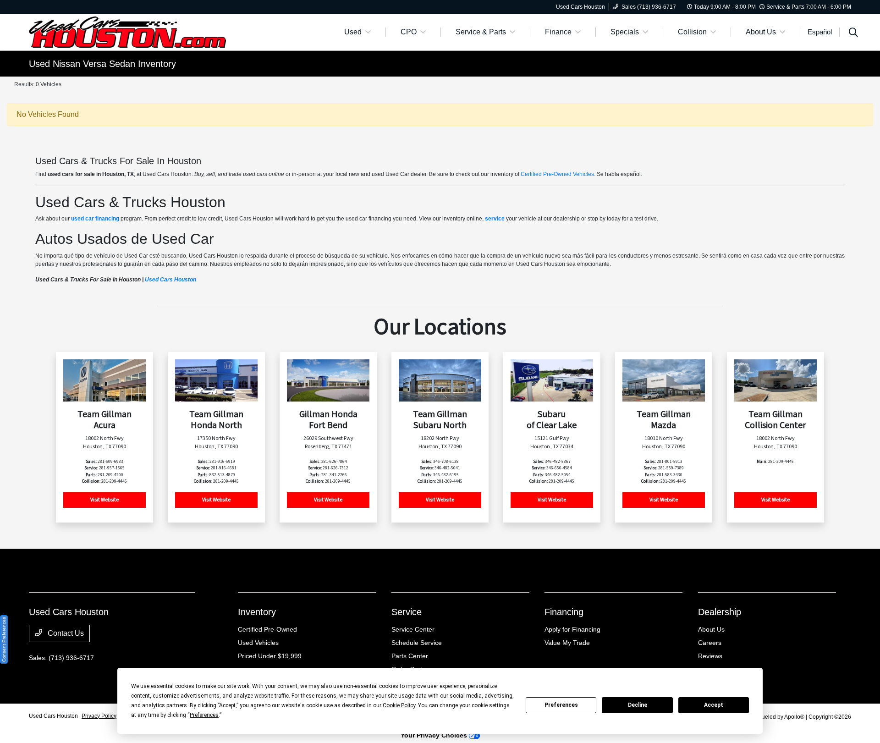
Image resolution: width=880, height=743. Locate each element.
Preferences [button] (204, 715)
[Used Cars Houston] (127, 31)
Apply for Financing (572, 629)
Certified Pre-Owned (267, 629)
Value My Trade (567, 642)
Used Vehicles (258, 642)
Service (406, 612)
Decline (637, 705)
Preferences (561, 705)
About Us (711, 629)
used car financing (95, 218)
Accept (713, 705)
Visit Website (104, 500)
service (495, 218)
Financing (563, 612)
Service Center (412, 629)
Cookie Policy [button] (399, 705)
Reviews (710, 656)
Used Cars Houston (170, 279)
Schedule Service (416, 642)
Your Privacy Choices (435, 735)
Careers (709, 642)
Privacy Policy (99, 716)
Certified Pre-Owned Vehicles (557, 174)
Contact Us (65, 633)
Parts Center (409, 656)
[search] (853, 33)
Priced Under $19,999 (270, 656)
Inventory (257, 612)
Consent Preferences (3, 639)
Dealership (719, 612)
